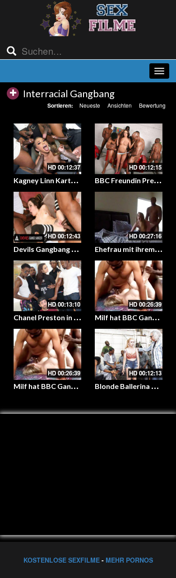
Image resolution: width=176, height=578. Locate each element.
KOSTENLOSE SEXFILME (61, 559)
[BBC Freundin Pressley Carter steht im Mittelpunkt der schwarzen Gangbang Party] (128, 149)
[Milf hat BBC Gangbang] (128, 286)
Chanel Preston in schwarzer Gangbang (79, 317)
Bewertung (152, 105)
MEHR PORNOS (129, 559)
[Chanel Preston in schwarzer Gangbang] (47, 286)
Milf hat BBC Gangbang (134, 317)
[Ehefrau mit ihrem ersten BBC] (128, 217)
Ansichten (119, 105)
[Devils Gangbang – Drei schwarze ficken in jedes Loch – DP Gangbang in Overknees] (47, 217)
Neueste (89, 105)
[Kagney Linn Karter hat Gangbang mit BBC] (47, 149)
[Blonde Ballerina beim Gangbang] (128, 354)
